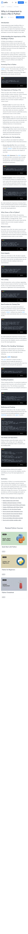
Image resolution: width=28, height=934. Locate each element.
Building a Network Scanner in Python (12, 503)
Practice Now (21, 17)
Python (16, 6)
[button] (16, 2)
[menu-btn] (26, 2)
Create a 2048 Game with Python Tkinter (13, 507)
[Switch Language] (16, 2)
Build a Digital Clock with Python (11, 500)
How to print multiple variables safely (12, 520)
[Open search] (12, 2)
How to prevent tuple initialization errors (13, 511)
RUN (21, 85)
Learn (2, 6)
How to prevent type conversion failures (12, 513)
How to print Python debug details (11, 516)
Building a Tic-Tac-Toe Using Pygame (12, 509)
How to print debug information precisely (13, 518)
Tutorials (9, 6)
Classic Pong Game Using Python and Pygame (14, 505)
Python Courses (17, 528)
